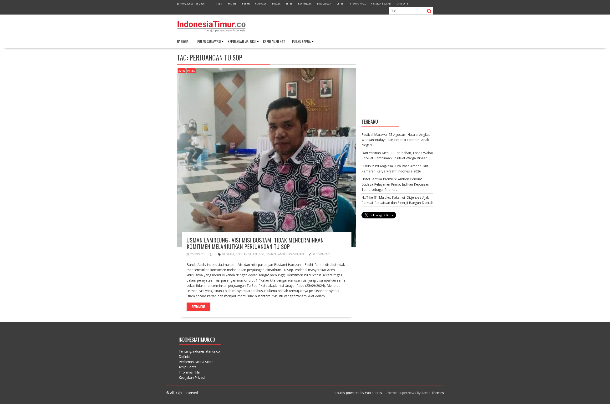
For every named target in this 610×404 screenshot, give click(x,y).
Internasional (357, 3)
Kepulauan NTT (274, 41)
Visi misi (298, 254)
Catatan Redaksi (381, 3)
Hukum (246, 3)
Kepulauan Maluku (242, 41)
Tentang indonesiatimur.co (199, 351)
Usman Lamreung (279, 254)
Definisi (184, 356)
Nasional (183, 41)
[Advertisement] (397, 84)
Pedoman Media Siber (196, 361)
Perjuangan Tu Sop (250, 254)
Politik (232, 3)
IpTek (289, 3)
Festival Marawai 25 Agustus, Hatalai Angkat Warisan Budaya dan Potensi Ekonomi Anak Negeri (395, 139)
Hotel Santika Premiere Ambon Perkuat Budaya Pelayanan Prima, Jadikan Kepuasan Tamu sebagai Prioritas (395, 184)
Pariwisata (305, 3)
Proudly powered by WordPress (357, 392)
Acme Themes (433, 392)
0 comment (321, 254)
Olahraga (261, 3)
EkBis (219, 3)
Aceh (181, 71)
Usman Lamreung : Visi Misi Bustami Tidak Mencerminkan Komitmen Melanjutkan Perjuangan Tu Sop (255, 243)
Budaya (276, 3)
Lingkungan (324, 3)
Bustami (228, 254)
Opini (340, 3)
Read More (198, 306)
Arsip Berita (188, 367)
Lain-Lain (402, 3)
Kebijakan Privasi (192, 377)
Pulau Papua (301, 41)
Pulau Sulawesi (209, 41)
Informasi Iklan (190, 372)
